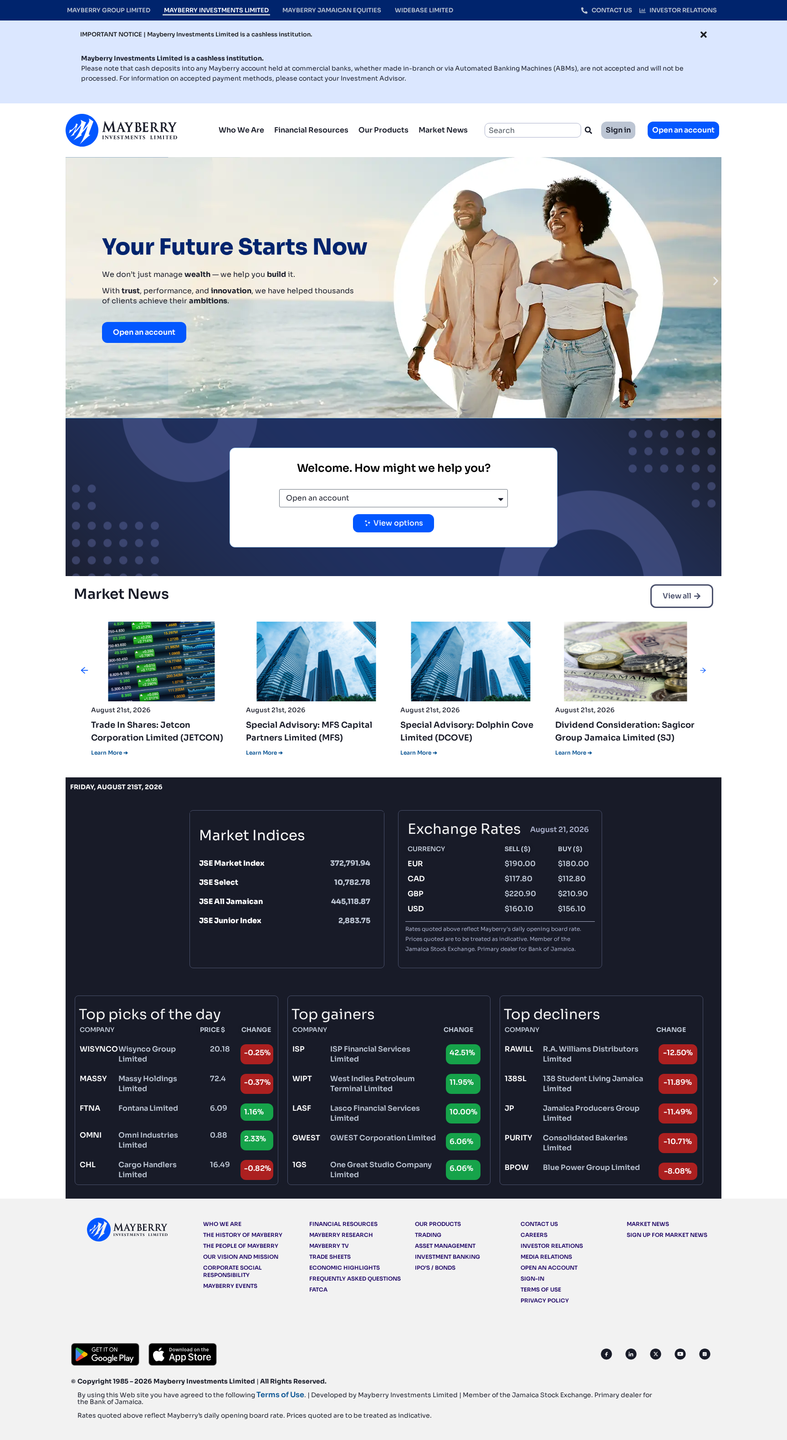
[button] (71, 281)
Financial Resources (311, 130)
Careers (534, 1234)
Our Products (383, 130)
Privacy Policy (545, 1300)
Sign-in (532, 1278)
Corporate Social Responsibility (232, 1271)
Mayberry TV (329, 1245)
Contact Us (539, 1223)
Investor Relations (552, 1245)
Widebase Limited (424, 10)
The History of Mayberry (242, 1234)
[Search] (590, 130)
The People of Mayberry (240, 1245)
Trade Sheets (330, 1256)
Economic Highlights (344, 1267)
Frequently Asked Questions (355, 1278)
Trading (428, 1234)
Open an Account (549, 1267)
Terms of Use (541, 1289)
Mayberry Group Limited (108, 10)
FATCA (318, 1289)
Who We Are (241, 130)
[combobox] (533, 130)
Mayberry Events (230, 1285)
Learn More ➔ (109, 752)
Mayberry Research (341, 1234)
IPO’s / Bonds (435, 1267)
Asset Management (445, 1245)
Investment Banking (447, 1256)
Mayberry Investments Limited (216, 10)
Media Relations (546, 1256)
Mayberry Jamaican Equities (331, 10)
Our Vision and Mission (240, 1256)
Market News (443, 130)
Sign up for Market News (667, 1234)
